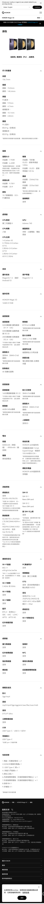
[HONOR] (7, 802)
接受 (22, 898)
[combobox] (8, 17)
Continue (37, 7)
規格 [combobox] (38, 18)
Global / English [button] (7, 7)
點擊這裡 (26, 892)
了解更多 (19, 24)
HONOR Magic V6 (32, 22)
